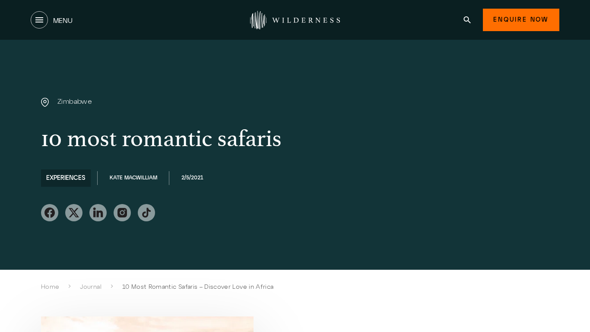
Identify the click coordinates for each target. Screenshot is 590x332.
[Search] (467, 20)
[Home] (295, 19)
